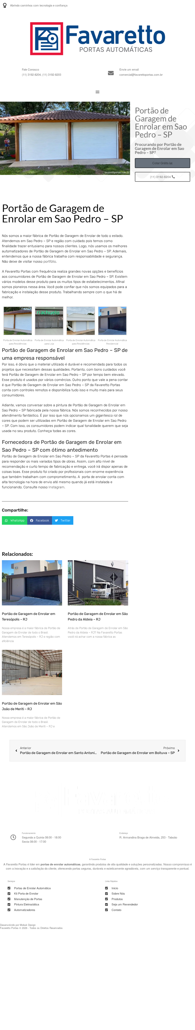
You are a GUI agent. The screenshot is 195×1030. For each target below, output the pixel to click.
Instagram (56, 487)
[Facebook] (189, 5)
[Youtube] (180, 5)
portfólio (49, 261)
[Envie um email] (111, 73)
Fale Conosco (30, 69)
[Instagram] (170, 5)
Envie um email (129, 69)
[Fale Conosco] (13, 73)
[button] (97, 92)
